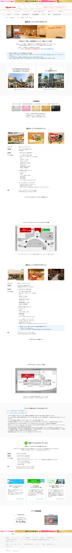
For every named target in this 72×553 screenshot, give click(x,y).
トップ (7, 17)
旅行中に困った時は (57, 14)
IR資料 (15, 544)
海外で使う (12, 17)
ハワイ (43, 14)
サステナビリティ (37, 544)
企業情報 (7, 544)
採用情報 (43, 544)
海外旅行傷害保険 (35, 14)
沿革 (11, 544)
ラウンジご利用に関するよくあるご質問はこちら (16, 410)
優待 (49, 14)
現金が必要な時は (25, 14)
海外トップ (9, 14)
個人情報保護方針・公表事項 (28, 544)
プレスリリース (20, 544)
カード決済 (17, 14)
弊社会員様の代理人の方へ (51, 544)
